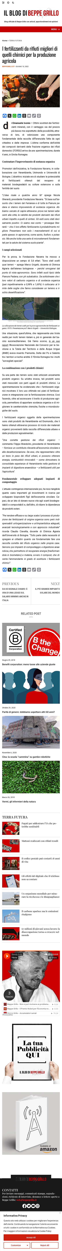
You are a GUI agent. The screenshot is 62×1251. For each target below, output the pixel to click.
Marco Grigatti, (32, 264)
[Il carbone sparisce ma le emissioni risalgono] (10, 916)
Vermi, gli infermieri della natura (19, 801)
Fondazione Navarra (40, 168)
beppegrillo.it (8, 67)
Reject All (44, 1245)
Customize (16, 1245)
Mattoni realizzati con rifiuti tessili (40, 840)
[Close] (60, 1212)
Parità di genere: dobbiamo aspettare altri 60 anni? (28, 712)
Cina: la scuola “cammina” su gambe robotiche (26, 757)
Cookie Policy (45, 1231)
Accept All (31, 1237)
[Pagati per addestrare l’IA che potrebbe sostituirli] (10, 828)
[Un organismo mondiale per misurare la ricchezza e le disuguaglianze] (10, 898)
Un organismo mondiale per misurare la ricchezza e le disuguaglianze (41, 895)
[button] (4, 2)
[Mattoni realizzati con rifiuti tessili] (10, 845)
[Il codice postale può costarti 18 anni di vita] (10, 863)
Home (4, 41)
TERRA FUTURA (15, 41)
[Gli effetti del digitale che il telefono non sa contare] (10, 880)
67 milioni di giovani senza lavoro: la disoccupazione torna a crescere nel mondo (41, 932)
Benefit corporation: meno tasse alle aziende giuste (28, 664)
